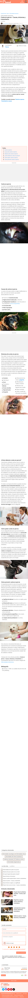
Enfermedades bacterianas (13, 13)
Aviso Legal (25, 993)
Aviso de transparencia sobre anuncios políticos (10, 996)
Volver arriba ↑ (14, 981)
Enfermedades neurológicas (8, 854)
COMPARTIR (22, 2)
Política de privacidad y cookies (7, 995)
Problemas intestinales (8, 859)
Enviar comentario (21, 953)
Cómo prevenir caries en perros (12, 160)
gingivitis (22, 380)
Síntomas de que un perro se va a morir (11, 872)
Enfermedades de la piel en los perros (11, 870)
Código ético (22, 996)
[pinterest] (11, 989)
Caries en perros (8, 150)
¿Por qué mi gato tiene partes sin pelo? (11, 874)
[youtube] (8, 989)
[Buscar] (26, 2)
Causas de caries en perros (11, 152)
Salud (8, 13)
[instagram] (6, 989)
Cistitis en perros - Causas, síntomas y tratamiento (20, 916)
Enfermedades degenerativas (14, 862)
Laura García (6, 23)
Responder (3, 975)
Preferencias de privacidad (18, 995)
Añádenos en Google (22, 46)
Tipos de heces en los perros (9, 876)
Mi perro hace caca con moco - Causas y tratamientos (14, 885)
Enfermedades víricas (20, 854)
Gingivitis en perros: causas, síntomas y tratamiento (18, 901)
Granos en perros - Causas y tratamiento (11, 881)
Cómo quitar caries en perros (11, 158)
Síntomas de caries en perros (11, 154)
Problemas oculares (19, 859)
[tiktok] (14, 989)
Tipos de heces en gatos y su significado (11, 883)
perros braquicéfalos (15, 304)
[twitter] (3, 989)
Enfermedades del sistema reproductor (13, 856)
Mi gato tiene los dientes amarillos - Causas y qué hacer (20, 893)
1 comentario (3, 21)
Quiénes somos (18, 993)
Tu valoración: (5, 949)
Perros (7, 47)
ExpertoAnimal (3, 13)
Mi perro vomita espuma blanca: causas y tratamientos (14, 878)
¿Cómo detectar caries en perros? (12, 156)
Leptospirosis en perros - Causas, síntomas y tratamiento (20, 909)
